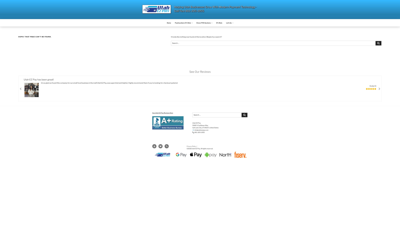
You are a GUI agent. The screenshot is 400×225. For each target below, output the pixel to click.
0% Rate (219, 23)
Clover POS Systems (203, 23)
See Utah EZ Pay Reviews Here (162, 113)
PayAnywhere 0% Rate (183, 23)
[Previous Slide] (20, 88)
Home (169, 23)
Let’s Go (229, 23)
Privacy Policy (191, 146)
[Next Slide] (379, 88)
